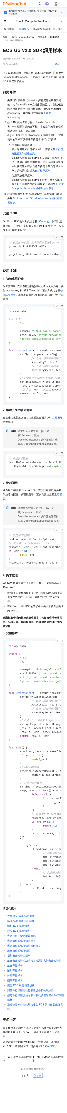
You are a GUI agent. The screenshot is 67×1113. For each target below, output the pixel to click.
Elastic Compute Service (22, 36)
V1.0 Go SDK (47, 1046)
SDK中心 (43, 221)
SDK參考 (54, 36)
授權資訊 (30, 153)
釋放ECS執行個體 (18, 930)
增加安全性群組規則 (19, 955)
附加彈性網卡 (15, 970)
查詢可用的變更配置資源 (21, 935)
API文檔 (52, 417)
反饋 (39, 1075)
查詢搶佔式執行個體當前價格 (24, 945)
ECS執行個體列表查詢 (20, 920)
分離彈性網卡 (15, 975)
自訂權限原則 (42, 170)
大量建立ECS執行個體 (21, 915)
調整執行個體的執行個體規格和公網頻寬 (30, 990)
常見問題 (58, 29)
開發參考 (24, 29)
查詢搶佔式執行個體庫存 (21, 940)
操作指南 (9, 29)
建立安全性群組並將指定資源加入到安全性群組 (34, 960)
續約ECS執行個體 (18, 925)
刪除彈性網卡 (15, 980)
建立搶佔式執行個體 (19, 950)
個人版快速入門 (41, 29)
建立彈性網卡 (15, 965)
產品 (57, 63)
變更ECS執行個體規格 (21, 985)
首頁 (5, 37)
